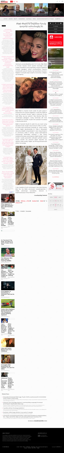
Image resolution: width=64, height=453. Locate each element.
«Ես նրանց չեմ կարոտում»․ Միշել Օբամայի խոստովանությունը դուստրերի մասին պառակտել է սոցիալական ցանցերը (55, 74)
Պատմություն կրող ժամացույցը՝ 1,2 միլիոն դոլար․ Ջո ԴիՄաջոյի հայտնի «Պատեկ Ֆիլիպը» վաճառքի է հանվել (55, 146)
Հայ (11, 1)
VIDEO (55, 32)
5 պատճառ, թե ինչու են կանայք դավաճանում (13, 408)
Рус (14, 1)
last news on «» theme (37, 420)
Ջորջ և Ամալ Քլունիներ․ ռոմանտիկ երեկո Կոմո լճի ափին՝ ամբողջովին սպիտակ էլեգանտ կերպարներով (55, 154)
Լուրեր (5, 18)
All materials (55, 177)
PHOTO (55, 29)
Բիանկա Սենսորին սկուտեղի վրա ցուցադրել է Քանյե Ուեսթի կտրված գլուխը (55, 172)
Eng (17, 1)
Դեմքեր (35, 23)
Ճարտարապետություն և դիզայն (45, 18)
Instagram (18, 202)
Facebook (34, 201)
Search (55, 209)
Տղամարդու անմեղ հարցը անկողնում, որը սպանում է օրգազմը (18, 412)
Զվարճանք (28, 18)
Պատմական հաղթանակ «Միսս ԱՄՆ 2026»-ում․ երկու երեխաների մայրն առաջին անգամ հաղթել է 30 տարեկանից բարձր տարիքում (55, 137)
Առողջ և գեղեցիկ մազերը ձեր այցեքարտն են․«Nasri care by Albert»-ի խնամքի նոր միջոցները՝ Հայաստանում (56, 128)
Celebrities (57, 18)
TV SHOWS (55, 26)
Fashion (11, 18)
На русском (28, 211)
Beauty (15, 18)
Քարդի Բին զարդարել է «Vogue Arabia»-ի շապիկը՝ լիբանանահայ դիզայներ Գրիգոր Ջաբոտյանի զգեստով (55, 119)
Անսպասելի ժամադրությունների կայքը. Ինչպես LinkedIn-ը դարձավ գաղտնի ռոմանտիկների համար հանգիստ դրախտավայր (24, 397)
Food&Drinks (22, 18)
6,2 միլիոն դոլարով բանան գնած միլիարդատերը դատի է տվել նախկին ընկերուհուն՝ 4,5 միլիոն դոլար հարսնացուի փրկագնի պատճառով (56, 102)
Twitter (41, 201)
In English (22, 211)
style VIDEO (29, 23)
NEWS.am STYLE (25, 201)
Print (18, 211)
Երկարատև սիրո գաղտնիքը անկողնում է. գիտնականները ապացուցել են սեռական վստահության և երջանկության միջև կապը (23, 403)
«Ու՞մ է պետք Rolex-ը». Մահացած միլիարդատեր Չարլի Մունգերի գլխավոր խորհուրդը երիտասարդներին (56, 111)
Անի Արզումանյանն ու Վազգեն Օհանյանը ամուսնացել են (55, 94)
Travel (34, 18)
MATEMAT (58, 446)
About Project (6, 433)
